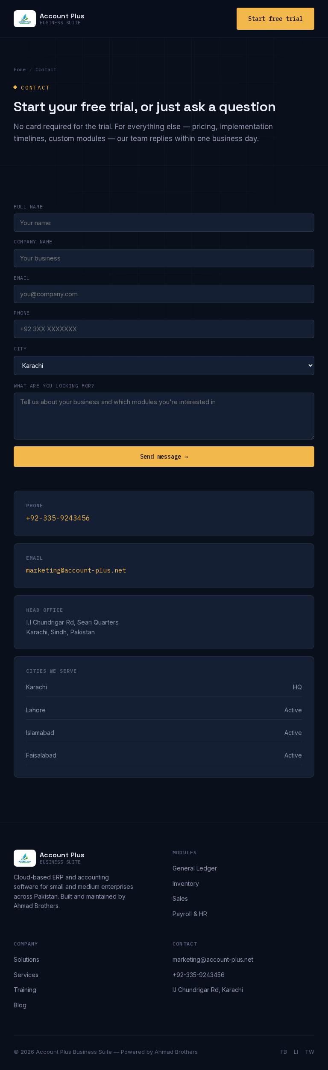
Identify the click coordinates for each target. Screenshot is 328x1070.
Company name (33, 241)
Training (25, 989)
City (20, 348)
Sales (180, 898)
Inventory (186, 883)
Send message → (164, 456)
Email (22, 278)
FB (284, 1051)
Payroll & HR (190, 913)
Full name (28, 206)
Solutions (26, 959)
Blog (20, 1005)
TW (309, 1051)
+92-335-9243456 (58, 518)
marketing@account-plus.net (76, 570)
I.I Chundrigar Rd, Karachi (208, 989)
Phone (22, 312)
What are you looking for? (54, 385)
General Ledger (195, 868)
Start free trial (275, 19)
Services (26, 974)
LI (296, 1051)
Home (20, 69)
